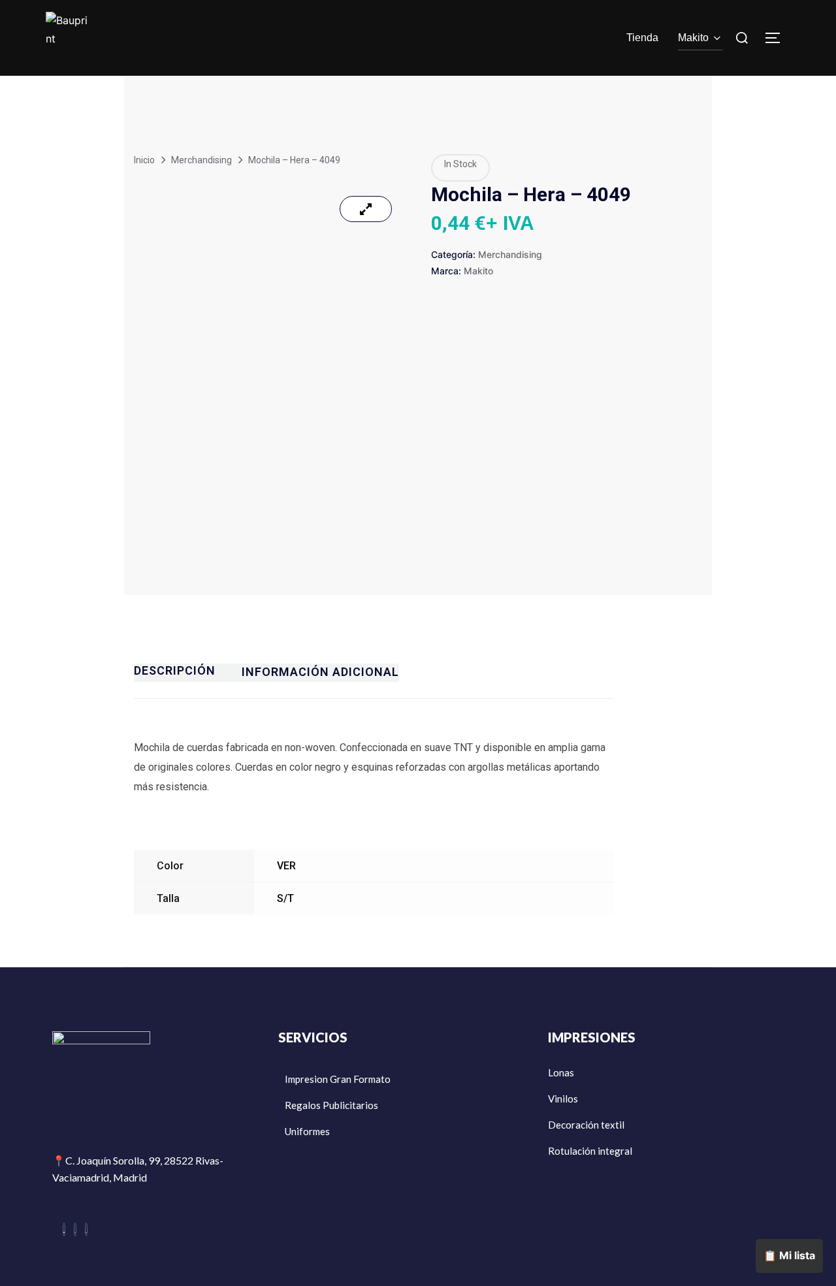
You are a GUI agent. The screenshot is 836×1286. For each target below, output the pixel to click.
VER (286, 866)
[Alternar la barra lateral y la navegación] (777, 38)
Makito (693, 37)
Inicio (144, 160)
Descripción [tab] (175, 670)
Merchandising (201, 160)
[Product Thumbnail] (366, 209)
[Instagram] (75, 1229)
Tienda (642, 37)
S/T (285, 898)
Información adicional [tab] (320, 672)
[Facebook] (64, 1229)
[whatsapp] (86, 1229)
